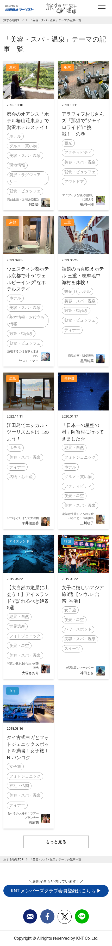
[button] (56, 842)
